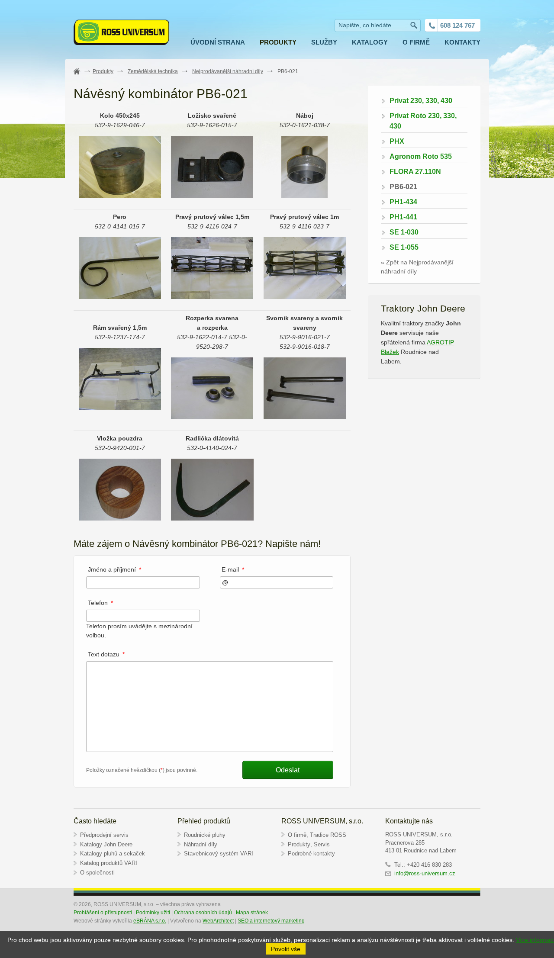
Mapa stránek (252, 913)
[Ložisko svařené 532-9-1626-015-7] (212, 195)
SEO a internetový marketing (271, 921)
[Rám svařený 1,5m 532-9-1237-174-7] (120, 407)
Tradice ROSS (328, 835)
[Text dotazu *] (209, 749)
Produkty (103, 71)
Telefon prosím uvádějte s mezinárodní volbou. (139, 625)
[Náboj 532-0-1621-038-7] (304, 195)
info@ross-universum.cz (425, 873)
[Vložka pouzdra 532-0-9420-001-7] (120, 518)
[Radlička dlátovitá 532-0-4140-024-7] (212, 518)
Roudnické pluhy (204, 835)
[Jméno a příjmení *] (143, 582)
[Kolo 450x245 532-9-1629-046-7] (120, 195)
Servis (322, 844)
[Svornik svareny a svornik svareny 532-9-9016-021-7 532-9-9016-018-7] (305, 417)
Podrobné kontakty (311, 853)
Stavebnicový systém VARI (218, 853)
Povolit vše (285, 948)
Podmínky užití (153, 913)
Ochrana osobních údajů (203, 913)
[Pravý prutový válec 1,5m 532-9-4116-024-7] (212, 296)
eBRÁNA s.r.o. (149, 921)
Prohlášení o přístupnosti (103, 913)
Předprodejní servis (104, 835)
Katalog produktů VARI (108, 863)
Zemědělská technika (153, 71)
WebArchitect (218, 921)
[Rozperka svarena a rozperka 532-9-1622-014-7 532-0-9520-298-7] (212, 417)
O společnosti (97, 872)
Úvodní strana (81, 71)
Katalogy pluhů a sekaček (112, 853)
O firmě (297, 835)
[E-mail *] (277, 582)
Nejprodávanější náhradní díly (227, 71)
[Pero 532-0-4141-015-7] (120, 296)
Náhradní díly (200, 844)
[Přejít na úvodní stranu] (121, 33)
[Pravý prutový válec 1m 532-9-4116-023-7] (305, 296)
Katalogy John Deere (106, 844)
